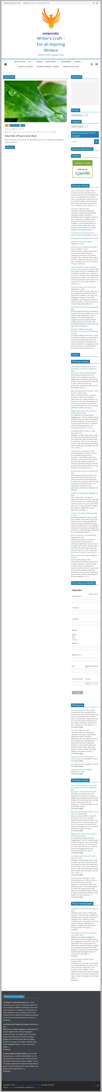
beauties (9, 132)
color (19, 132)
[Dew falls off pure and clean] (35, 101)
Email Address (77, 596)
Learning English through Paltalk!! (82, 959)
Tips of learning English (15, 996)
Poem (22, 125)
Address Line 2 (76, 655)
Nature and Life (14, 125)
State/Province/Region (91, 666)
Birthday (74, 630)
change (15, 132)
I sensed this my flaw (71, 67)
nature (38, 132)
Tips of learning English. (83, 904)
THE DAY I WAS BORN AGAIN (80, 513)
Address (75, 643)
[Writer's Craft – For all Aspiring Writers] (5, 64)
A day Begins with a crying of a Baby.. (83, 431)
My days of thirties (81, 780)
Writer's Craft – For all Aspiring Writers (51, 44)
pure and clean (45, 132)
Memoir (39, 62)
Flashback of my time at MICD (81, 307)
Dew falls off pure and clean (21, 135)
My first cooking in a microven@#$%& (83, 535)
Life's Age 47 (75, 209)
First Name (75, 608)
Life (29, 62)
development (51, 62)
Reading (78, 62)
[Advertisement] (85, 92)
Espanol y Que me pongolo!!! (80, 555)
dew (23, 132)
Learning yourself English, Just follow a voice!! (18, 1024)
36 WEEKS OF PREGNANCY (79, 493)
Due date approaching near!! (80, 471)
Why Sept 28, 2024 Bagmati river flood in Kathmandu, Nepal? (39, 4)
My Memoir (78, 705)
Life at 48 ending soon (78, 191)
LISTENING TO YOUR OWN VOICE (82, 909)
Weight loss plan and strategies (81, 242)
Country (87, 679)
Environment (66, 62)
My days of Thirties (81, 362)
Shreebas (9, 129)
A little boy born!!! (77, 451)
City (73, 666)
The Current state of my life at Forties (83, 287)
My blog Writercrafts (78, 238)
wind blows (53, 132)
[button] (32, 61)
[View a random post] (96, 64)
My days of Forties (81, 186)
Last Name (75, 619)
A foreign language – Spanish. (47, 67)
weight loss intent (26, 67)
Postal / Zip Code (77, 679)
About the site (19, 62)
